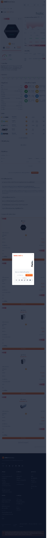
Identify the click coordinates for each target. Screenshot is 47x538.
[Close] (32, 254)
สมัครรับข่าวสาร (30, 275)
